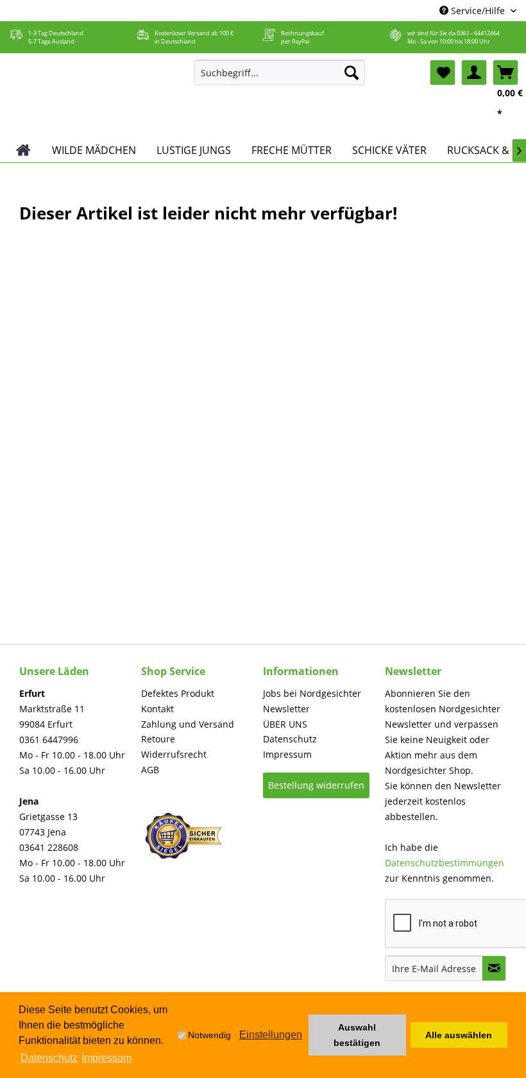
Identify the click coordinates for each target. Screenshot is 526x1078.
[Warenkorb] (505, 72)
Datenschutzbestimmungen (444, 863)
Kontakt (157, 709)
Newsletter (286, 709)
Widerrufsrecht (174, 754)
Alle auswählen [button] (458, 1035)
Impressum (287, 754)
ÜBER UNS (285, 724)
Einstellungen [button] (270, 1034)
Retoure (158, 739)
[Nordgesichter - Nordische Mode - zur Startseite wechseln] (95, 96)
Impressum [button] (106, 1057)
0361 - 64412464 (478, 33)
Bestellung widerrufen (316, 785)
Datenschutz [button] (49, 1057)
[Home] (23, 150)
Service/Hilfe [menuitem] (477, 10)
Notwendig (209, 1035)
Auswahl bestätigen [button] (357, 1035)
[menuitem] (280, 72)
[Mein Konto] (474, 72)
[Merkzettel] (442, 72)
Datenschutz (290, 739)
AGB (150, 770)
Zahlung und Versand (187, 724)
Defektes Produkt (177, 693)
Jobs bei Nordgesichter (312, 693)
